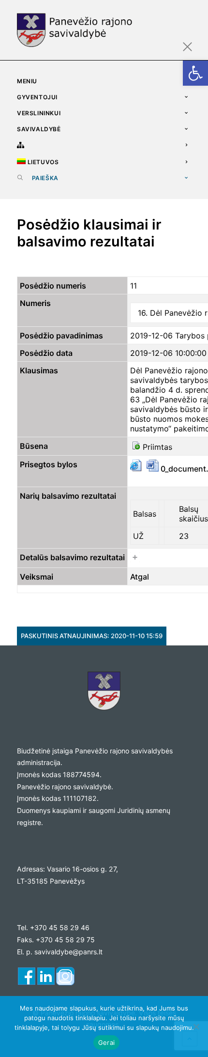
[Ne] (196, 1026)
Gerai (106, 1042)
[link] (195, 73)
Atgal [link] (139, 577)
